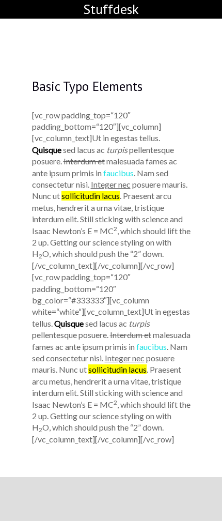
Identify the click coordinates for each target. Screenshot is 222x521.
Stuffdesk (111, 9)
